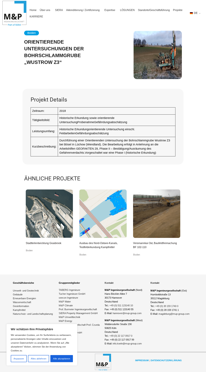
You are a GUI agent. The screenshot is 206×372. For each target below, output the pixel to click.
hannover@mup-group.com (127, 313)
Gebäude (18, 294)
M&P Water (65, 301)
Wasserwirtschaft (22, 302)
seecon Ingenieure (68, 297)
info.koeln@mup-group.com (127, 343)
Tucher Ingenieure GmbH (72, 293)
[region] (41, 345)
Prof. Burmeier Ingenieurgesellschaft (78, 309)
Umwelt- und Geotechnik (26, 290)
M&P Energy (66, 321)
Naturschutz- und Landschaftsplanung (33, 313)
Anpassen (19, 358)
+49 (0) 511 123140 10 (121, 305)
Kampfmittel (19, 310)
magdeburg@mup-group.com (174, 313)
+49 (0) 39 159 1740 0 (166, 306)
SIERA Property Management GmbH (78, 313)
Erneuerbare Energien (24, 298)
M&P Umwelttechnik (70, 317)
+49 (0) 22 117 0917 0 (120, 335)
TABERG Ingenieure (69, 290)
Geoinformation (21, 306)
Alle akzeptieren (61, 358)
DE (195, 13)
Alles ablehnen (38, 358)
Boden (29, 250)
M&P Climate (66, 305)
